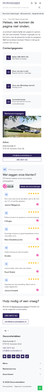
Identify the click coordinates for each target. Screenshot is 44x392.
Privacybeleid (7, 386)
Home (4, 19)
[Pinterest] (18, 356)
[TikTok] (27, 356)
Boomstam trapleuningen (11, 13)
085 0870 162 (22, 160)
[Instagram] (9, 356)
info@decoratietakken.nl (15, 322)
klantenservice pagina (20, 306)
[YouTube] (22, 356)
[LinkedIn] (13, 356)
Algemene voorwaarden (23, 386)
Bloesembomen (26, 13)
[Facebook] (4, 356)
